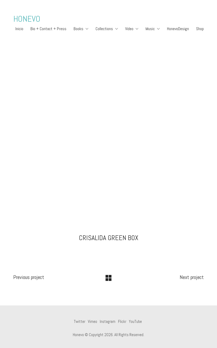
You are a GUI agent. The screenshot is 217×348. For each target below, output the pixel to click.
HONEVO (26, 18)
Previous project (28, 277)
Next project (192, 277)
